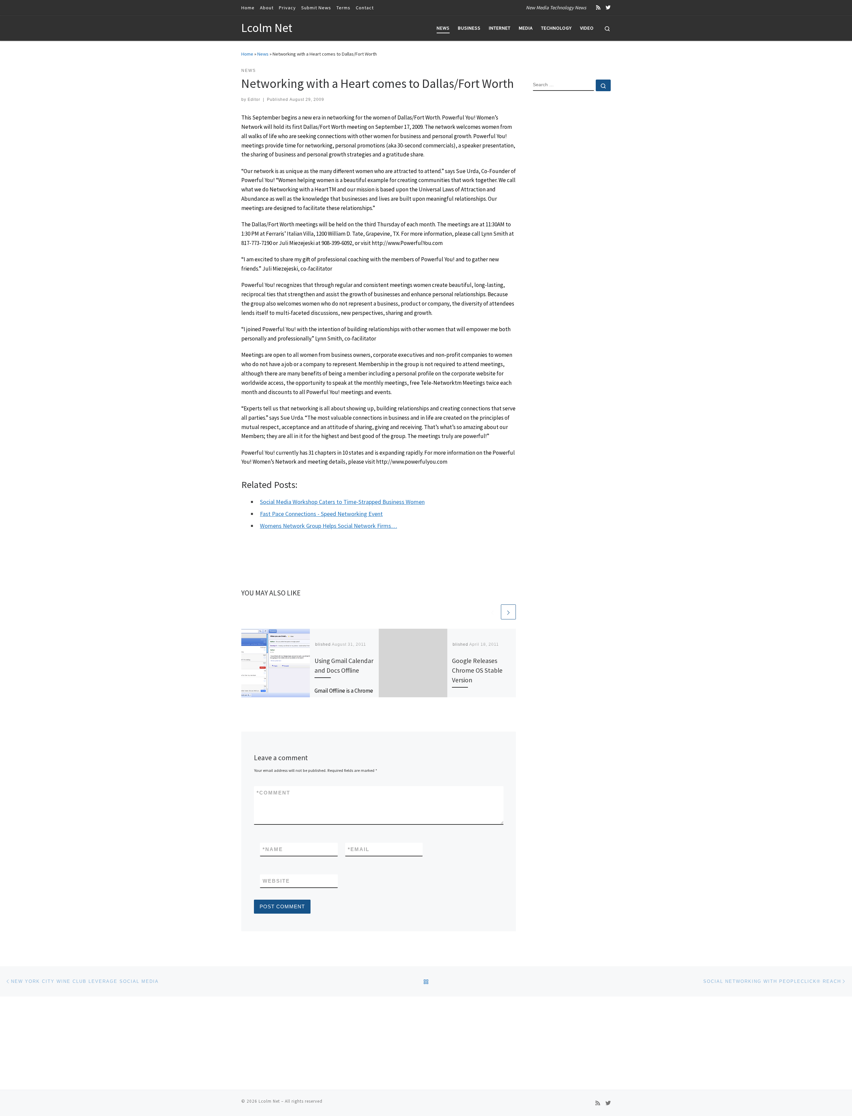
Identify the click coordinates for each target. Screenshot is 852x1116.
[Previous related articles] (492, 611)
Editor (254, 99)
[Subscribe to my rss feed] (598, 7)
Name (273, 849)
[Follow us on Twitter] (608, 7)
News (263, 54)
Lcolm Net (269, 1101)
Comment (273, 792)
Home (247, 54)
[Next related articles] (508, 611)
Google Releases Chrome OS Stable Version (477, 670)
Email (358, 849)
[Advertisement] (572, 204)
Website (276, 881)
